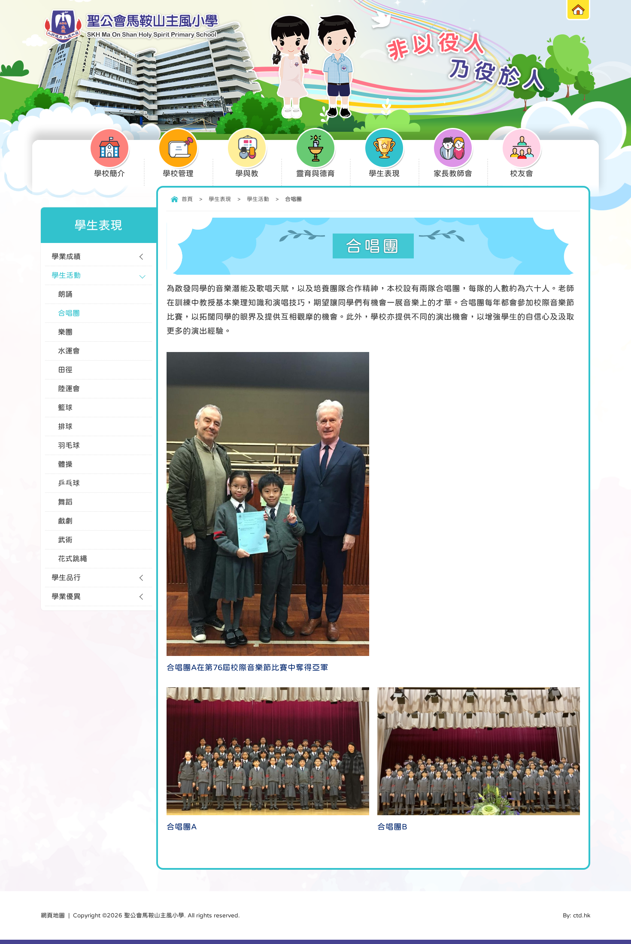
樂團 (65, 332)
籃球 (65, 407)
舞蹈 (65, 502)
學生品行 (66, 577)
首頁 (187, 199)
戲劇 (65, 521)
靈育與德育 (315, 173)
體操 (65, 464)
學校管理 (178, 173)
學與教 (246, 173)
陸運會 (69, 388)
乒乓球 (69, 483)
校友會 (521, 173)
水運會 (69, 351)
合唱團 (69, 313)
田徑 (65, 369)
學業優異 (66, 596)
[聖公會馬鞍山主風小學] (131, 26)
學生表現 (384, 173)
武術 (65, 539)
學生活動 (258, 199)
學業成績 (66, 256)
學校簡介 (109, 173)
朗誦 (65, 294)
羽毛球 (69, 445)
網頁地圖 (53, 915)
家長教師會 (453, 173)
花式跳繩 (72, 558)
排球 (65, 426)
